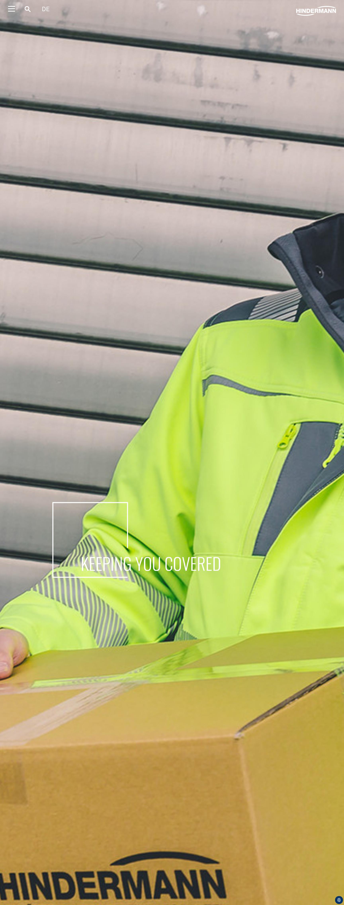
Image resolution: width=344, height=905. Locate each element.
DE (46, 9)
